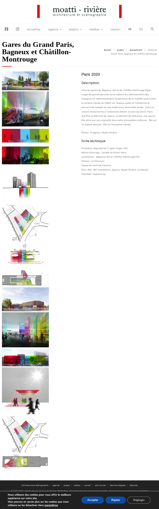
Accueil (107, 49)
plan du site (100, 485)
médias (94, 29)
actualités (34, 29)
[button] (152, 29)
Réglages (139, 500)
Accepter (92, 500)
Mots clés (134, 485)
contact (115, 29)
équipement (136, 49)
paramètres (51, 505)
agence (53, 29)
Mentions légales (117, 485)
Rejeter (115, 500)
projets (74, 29)
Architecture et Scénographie (35, 485)
